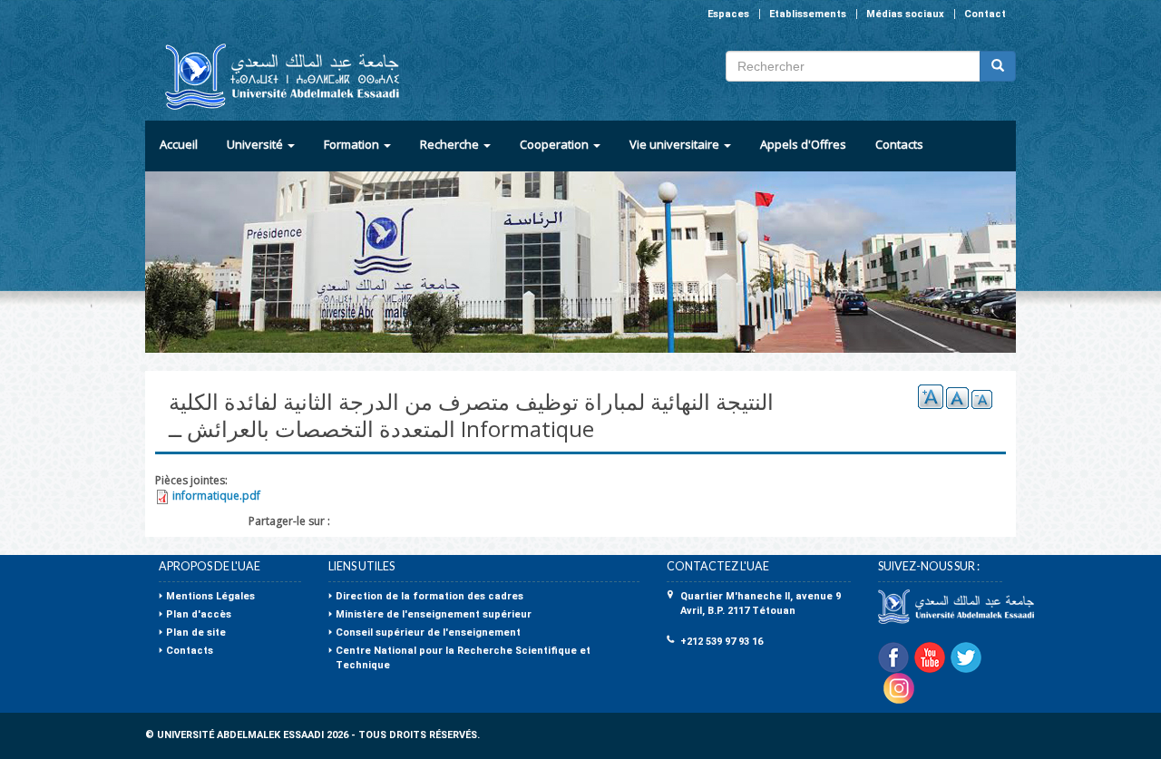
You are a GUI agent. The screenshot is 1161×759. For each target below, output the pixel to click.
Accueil (179, 144)
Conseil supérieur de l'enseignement (428, 632)
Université (256, 144)
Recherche (451, 144)
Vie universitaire (675, 144)
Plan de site (196, 632)
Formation (353, 144)
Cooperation (555, 144)
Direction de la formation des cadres (429, 596)
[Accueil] (274, 76)
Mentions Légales (210, 596)
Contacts (899, 144)
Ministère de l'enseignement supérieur (434, 614)
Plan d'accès (198, 614)
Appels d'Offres (803, 144)
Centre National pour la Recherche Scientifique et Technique (463, 658)
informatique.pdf (216, 495)
